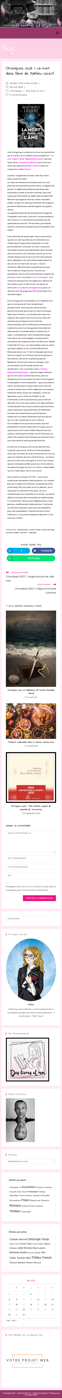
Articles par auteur (18, 1232)
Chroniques (16, 90)
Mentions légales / (41, 1393)
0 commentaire (18, 94)
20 (45, 1304)
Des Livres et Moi (17, 33)
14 (52, 1299)
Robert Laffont (20, 532)
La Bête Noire (34, 530)
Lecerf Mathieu (48, 530)
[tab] (17, 1179)
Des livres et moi (35, 90)
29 (10, 1314)
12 (38, 1299)
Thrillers (32, 532)
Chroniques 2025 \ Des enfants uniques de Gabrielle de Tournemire (31, 808)
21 (52, 1304)
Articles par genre (17, 1180)
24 (24, 1309)
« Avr (8, 1320)
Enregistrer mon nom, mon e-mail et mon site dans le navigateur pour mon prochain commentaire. (31, 888)
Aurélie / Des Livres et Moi (23, 83)
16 (17, 1304)
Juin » (14, 1320)
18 (31, 1304)
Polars (9, 532)
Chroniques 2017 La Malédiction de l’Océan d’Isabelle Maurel (31, 692)
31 (24, 1314)
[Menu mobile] (57, 33)
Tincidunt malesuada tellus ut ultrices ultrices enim (31, 742)
